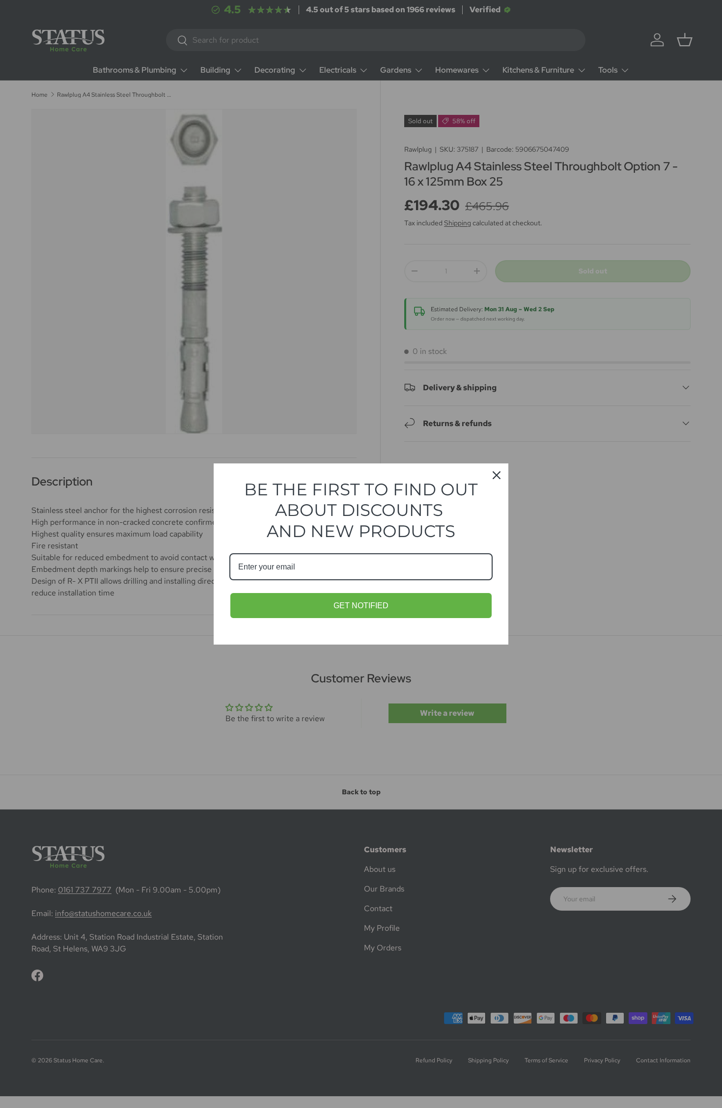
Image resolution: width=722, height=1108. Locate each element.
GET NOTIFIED (361, 605)
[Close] (496, 475)
